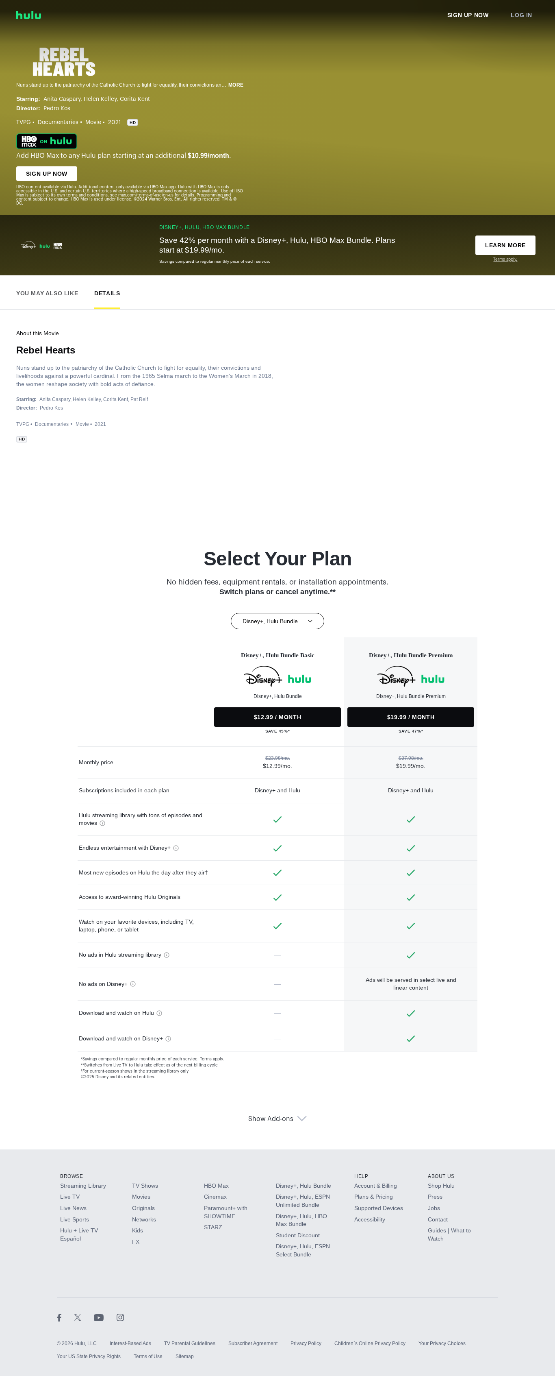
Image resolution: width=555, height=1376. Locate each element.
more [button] (236, 85)
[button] (47, 291)
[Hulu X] (84, 1317)
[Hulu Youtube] (105, 1317)
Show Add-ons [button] (270, 1119)
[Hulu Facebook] (65, 1317)
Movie (93, 122)
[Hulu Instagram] (120, 1317)
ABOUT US (441, 1176)
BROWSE (71, 1176)
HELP (361, 1176)
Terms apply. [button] (212, 1059)
